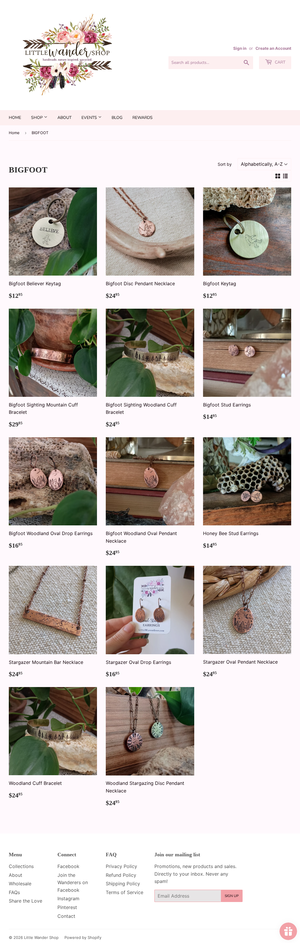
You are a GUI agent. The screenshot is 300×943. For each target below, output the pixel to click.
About (64, 117)
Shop (37, 117)
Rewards (142, 117)
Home (15, 117)
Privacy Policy (121, 866)
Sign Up (232, 896)
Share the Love (25, 901)
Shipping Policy (123, 883)
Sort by (225, 164)
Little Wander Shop (41, 937)
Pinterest (67, 907)
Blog (117, 117)
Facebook (68, 866)
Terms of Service (124, 892)
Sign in (239, 48)
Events (89, 117)
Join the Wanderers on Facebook (72, 882)
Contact (66, 916)
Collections (21, 866)
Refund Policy (121, 875)
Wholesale (20, 883)
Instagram (68, 898)
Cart (279, 62)
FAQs (14, 892)
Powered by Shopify (82, 937)
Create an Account (273, 48)
